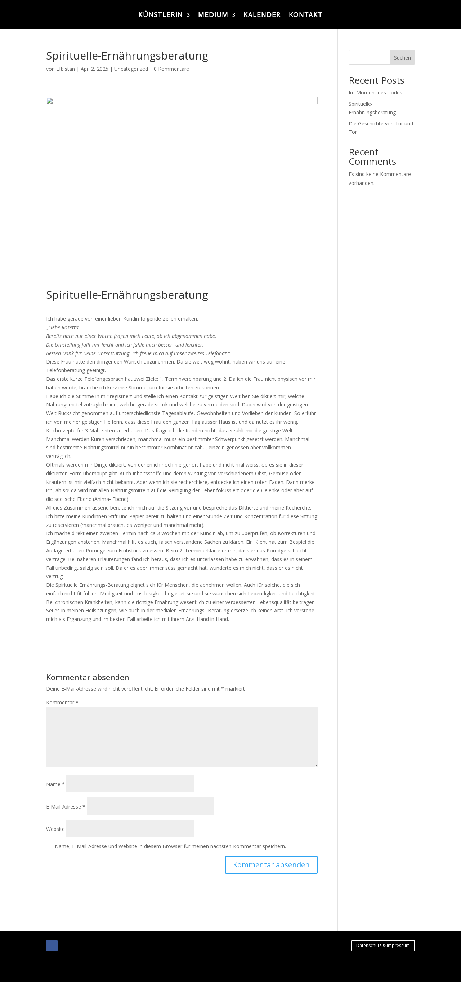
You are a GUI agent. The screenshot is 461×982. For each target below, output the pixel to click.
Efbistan (65, 68)
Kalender (262, 15)
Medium (213, 15)
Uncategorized (131, 68)
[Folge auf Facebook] (52, 945)
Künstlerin (160, 15)
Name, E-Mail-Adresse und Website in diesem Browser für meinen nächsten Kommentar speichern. (170, 846)
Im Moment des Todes (375, 92)
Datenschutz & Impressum (383, 945)
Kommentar (62, 702)
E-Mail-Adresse (65, 806)
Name (55, 784)
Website (55, 828)
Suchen (402, 57)
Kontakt (306, 15)
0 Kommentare (171, 68)
